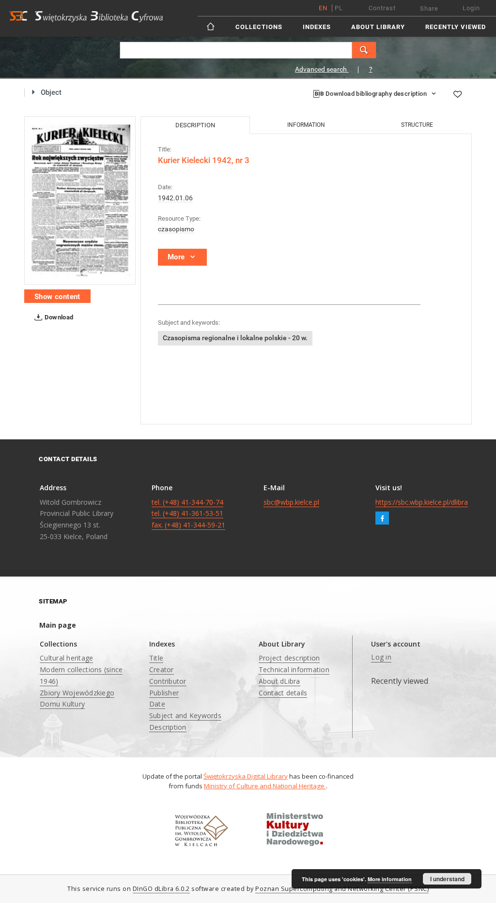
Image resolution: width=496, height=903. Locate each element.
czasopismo (176, 229)
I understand (447, 878)
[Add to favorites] (457, 94)
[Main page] (211, 26)
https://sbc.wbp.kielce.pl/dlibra (421, 502)
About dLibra (279, 681)
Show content (57, 296)
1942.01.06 (175, 198)
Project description (289, 657)
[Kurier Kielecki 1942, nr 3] (80, 200)
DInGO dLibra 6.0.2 (161, 889)
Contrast (382, 8)
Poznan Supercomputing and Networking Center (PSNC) (342, 889)
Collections (258, 26)
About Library (378, 26)
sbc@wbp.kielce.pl (291, 502)
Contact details (283, 692)
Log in (381, 657)
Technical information (294, 669)
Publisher (164, 692)
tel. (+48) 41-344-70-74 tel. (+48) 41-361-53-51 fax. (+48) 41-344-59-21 (188, 513)
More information (390, 879)
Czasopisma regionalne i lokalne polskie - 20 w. (235, 338)
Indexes (317, 26)
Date (157, 703)
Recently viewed (455, 26)
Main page (57, 625)
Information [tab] (306, 124)
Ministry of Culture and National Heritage (265, 786)
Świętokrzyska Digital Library (245, 776)
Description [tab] (195, 125)
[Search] (364, 50)
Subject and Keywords (185, 715)
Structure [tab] (417, 124)
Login (471, 8)
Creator (161, 669)
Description (167, 727)
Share (429, 8)
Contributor (167, 681)
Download (58, 317)
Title (156, 657)
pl (339, 8)
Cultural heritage (66, 657)
